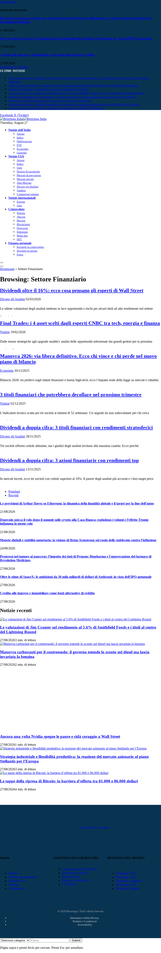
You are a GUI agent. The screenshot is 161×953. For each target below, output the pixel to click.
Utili (19, 167)
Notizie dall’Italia (19, 130)
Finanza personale (19, 243)
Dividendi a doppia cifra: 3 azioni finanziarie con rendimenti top (69, 460)
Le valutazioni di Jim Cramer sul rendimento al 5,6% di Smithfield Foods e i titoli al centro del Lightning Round (75, 93)
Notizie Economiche (28, 171)
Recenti (13, 495)
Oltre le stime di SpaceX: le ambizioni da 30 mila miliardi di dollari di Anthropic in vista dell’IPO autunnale (76, 38)
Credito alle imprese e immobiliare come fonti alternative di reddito (47, 55)
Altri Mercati (24, 182)
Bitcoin (21, 220)
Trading (21, 190)
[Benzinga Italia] (23, 119)
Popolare (14, 491)
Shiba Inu (22, 235)
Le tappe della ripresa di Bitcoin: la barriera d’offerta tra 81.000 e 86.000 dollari (56, 108)
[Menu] (1, 262)
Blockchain (23, 224)
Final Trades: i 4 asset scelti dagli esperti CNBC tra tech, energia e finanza (80, 323)
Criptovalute (16, 209)
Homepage (7, 269)
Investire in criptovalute (30, 247)
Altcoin (21, 216)
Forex (20, 254)
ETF (19, 145)
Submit (76, 940)
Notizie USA (16, 156)
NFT (19, 239)
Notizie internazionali (22, 197)
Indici (20, 137)
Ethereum (22, 231)
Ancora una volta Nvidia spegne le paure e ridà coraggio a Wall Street (49, 100)
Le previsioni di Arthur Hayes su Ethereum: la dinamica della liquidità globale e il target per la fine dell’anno (77, 503)
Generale (22, 152)
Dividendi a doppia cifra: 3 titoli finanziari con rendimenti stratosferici (76, 427)
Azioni (21, 133)
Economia (22, 148)
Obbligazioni (24, 141)
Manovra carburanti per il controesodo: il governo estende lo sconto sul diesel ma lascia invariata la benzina (72, 96)
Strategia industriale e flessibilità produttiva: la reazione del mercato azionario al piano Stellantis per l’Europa (73, 104)
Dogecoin (22, 228)
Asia (19, 205)
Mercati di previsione (29, 175)
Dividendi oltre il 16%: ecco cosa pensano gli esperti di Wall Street (71, 290)
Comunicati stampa (28, 194)
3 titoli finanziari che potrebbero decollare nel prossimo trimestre (71, 394)
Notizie (21, 213)
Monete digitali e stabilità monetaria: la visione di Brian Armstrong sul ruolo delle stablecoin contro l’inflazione (78, 540)
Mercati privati (25, 179)
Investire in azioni (27, 250)
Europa (21, 201)
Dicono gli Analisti (27, 186)
